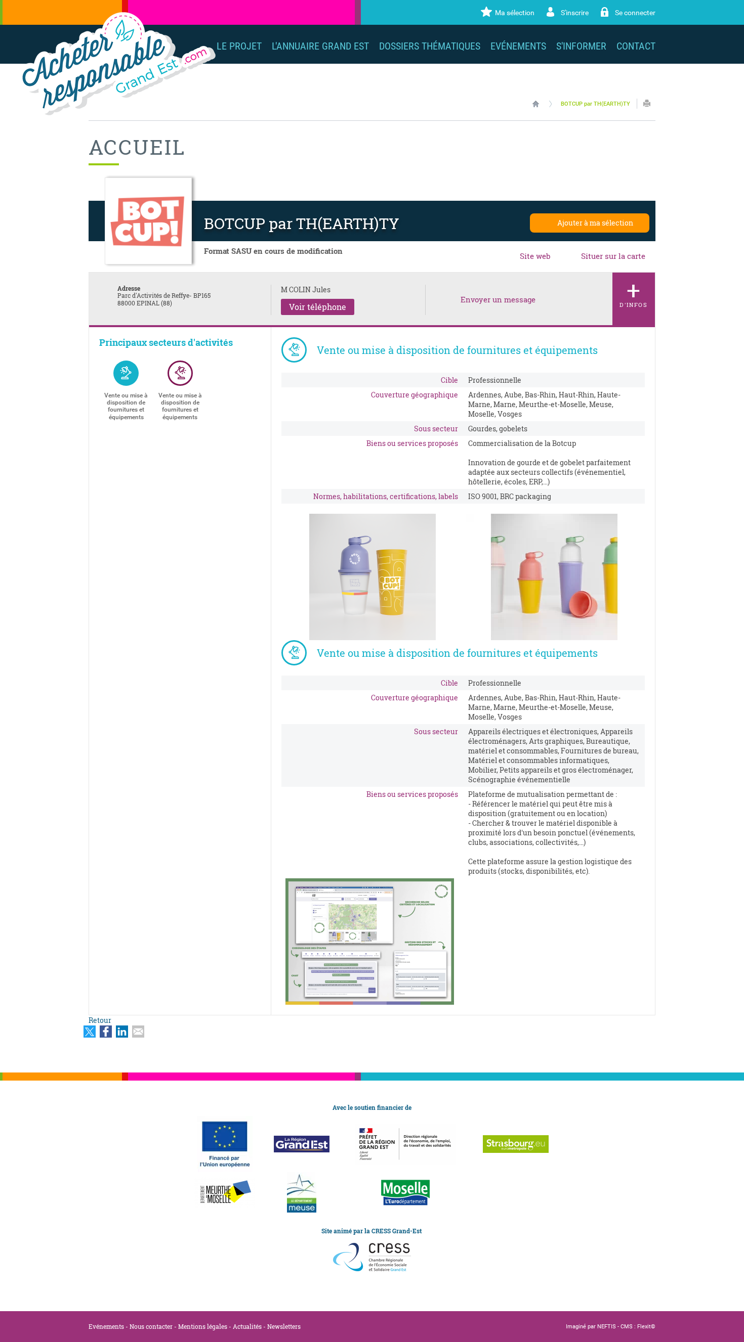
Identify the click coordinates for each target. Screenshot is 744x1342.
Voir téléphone (317, 306)
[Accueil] (116, 63)
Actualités (247, 1326)
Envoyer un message (498, 299)
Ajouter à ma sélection (595, 223)
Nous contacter (151, 1326)
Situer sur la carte (613, 256)
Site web (535, 256)
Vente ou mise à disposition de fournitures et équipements (126, 406)
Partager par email (138, 1031)
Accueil (536, 103)
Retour (100, 1020)
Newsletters (284, 1326)
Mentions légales (202, 1326)
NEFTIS (606, 1326)
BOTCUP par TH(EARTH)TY (595, 104)
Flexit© (646, 1326)
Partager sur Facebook (106, 1031)
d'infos (633, 291)
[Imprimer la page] (646, 103)
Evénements (106, 1326)
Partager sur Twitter (90, 1031)
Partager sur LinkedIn (122, 1031)
